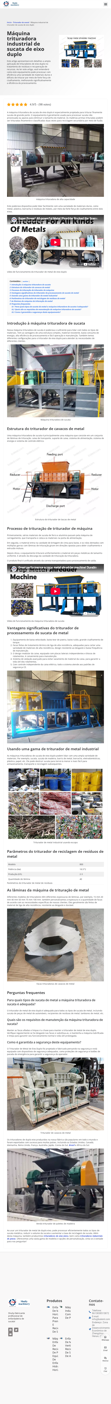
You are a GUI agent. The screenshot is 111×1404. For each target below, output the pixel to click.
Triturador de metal (21, 22)
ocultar (25, 281)
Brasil (72, 1145)
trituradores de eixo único (56, 1236)
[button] (105, 4)
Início (9, 22)
